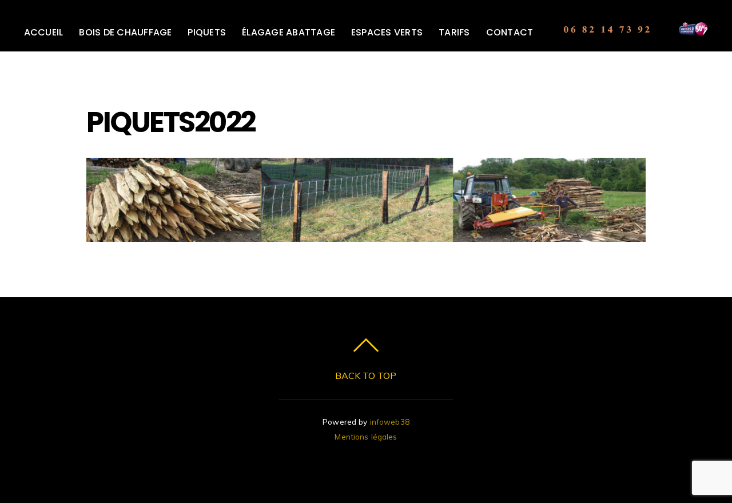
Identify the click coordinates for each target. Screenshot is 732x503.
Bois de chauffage (125, 32)
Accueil (43, 32)
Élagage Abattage (288, 32)
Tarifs (454, 32)
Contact (510, 32)
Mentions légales (366, 436)
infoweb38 (389, 421)
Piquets (207, 32)
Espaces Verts (387, 32)
